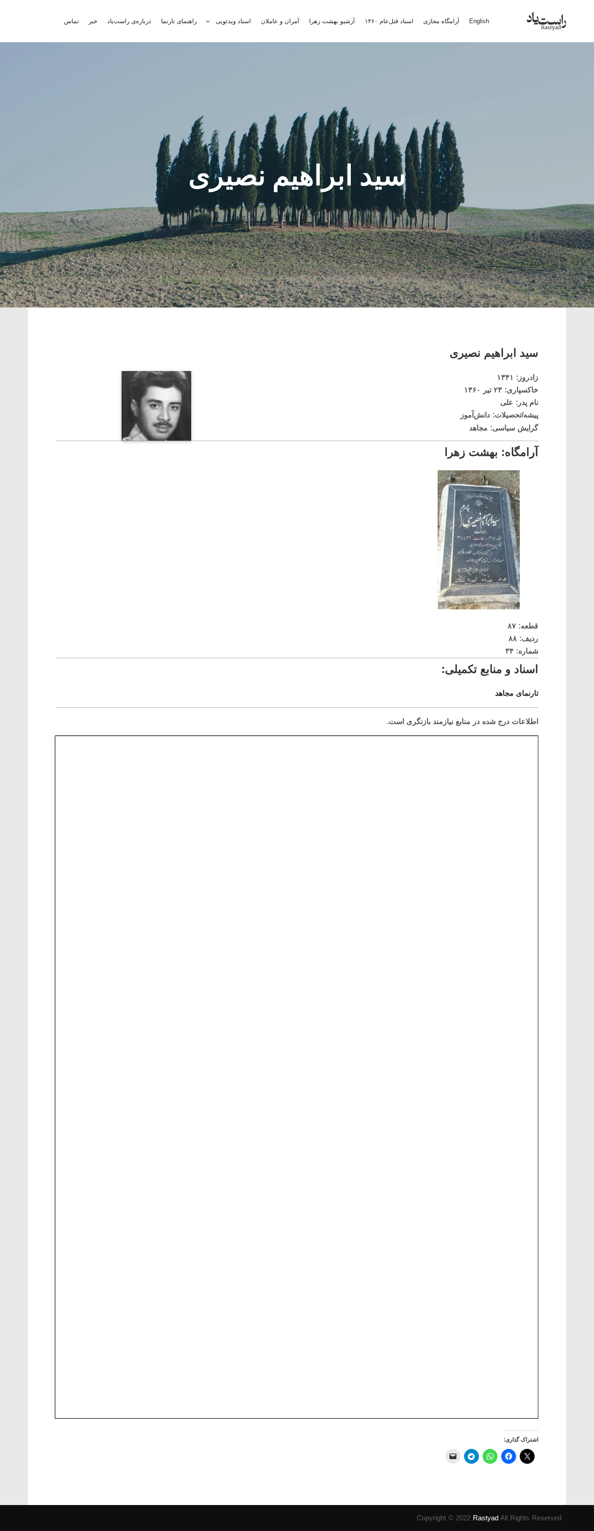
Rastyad (485, 1518)
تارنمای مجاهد (516, 693)
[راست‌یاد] (546, 21)
